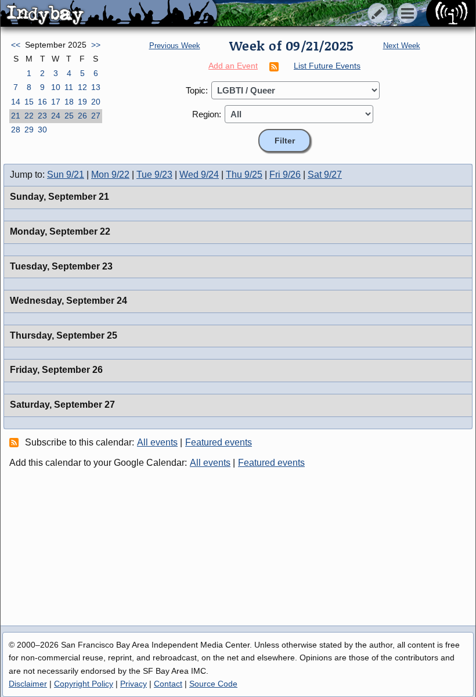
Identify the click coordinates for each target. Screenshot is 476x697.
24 (55, 115)
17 (55, 101)
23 (42, 115)
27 (95, 115)
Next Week (401, 45)
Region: (206, 114)
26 (82, 115)
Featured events (218, 442)
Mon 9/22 (110, 174)
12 (82, 87)
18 (69, 101)
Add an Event (233, 65)
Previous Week (174, 45)
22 (29, 115)
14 (15, 101)
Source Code (213, 683)
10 (55, 87)
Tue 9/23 (154, 174)
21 (15, 115)
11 (68, 87)
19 (82, 101)
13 (95, 87)
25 (69, 115)
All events (157, 442)
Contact (168, 683)
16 (42, 101)
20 (95, 101)
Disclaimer (28, 683)
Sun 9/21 (65, 174)
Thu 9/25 (244, 174)
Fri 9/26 (285, 174)
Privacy (133, 683)
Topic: (197, 90)
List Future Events (327, 65)
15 (29, 101)
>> (95, 44)
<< (15, 44)
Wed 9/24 (199, 174)
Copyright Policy (83, 683)
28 (15, 129)
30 (42, 129)
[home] (109, 14)
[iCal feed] (15, 442)
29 (29, 129)
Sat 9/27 (325, 174)
